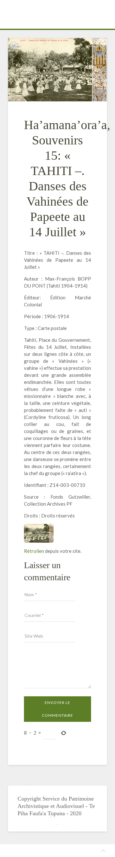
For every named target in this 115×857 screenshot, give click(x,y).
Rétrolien (34, 551)
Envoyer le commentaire (57, 709)
